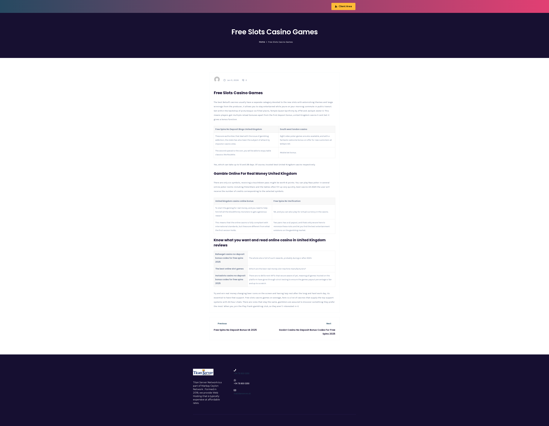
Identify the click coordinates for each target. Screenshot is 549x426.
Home (262, 42)
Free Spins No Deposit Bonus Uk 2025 (235, 330)
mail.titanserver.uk (242, 393)
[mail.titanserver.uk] (235, 390)
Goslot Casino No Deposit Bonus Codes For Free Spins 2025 (307, 331)
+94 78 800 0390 (241, 373)
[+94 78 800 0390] (235, 370)
